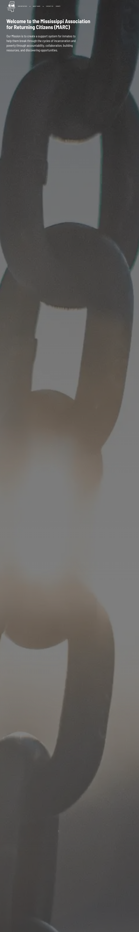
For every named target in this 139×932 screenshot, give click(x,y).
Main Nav (10, 1)
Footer (22, 1)
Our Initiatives (22, 6)
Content (16, 1)
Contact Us (49, 6)
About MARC (36, 6)
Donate (58, 6)
